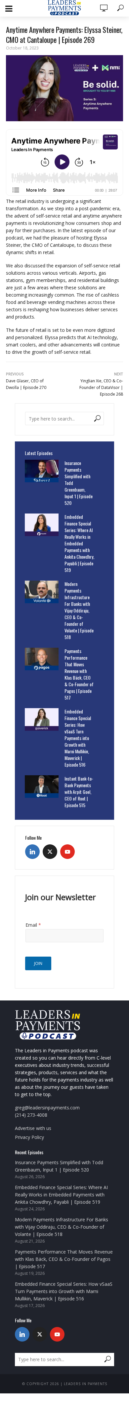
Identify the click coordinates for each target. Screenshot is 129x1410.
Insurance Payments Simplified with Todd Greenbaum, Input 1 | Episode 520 (78, 483)
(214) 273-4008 (31, 1115)
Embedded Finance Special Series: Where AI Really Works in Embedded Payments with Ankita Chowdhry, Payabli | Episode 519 (79, 543)
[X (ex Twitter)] (50, 851)
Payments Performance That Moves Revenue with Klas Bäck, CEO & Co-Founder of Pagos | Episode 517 (79, 674)
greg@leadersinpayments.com (47, 1107)
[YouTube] (67, 851)
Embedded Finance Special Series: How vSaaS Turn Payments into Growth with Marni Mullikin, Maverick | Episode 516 (77, 738)
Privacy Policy (29, 1137)
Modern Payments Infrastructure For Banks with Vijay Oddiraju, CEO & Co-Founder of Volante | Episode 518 (79, 610)
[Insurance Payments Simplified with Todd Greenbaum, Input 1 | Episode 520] (42, 471)
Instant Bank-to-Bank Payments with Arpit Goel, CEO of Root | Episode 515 (78, 791)
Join (38, 963)
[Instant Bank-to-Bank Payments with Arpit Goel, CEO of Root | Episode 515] (42, 786)
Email (33, 925)
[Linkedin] (32, 851)
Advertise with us (33, 1128)
